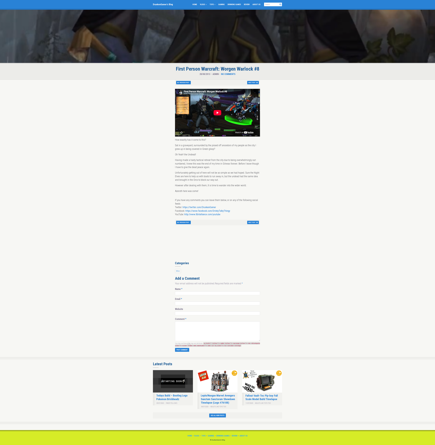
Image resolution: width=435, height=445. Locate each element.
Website (179, 309)
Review (247, 4)
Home (194, 4)
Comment (180, 319)
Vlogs (202, 4)
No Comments (228, 74)
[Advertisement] (217, 244)
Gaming (221, 4)
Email (178, 299)
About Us (256, 4)
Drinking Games (234, 4)
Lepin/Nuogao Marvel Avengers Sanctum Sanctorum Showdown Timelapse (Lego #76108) (218, 399)
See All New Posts (217, 415)
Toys (212, 4)
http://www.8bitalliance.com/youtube (202, 214)
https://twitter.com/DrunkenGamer (199, 207)
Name (178, 289)
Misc (178, 271)
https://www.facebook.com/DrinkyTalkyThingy (207, 210)
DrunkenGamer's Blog (163, 4)
